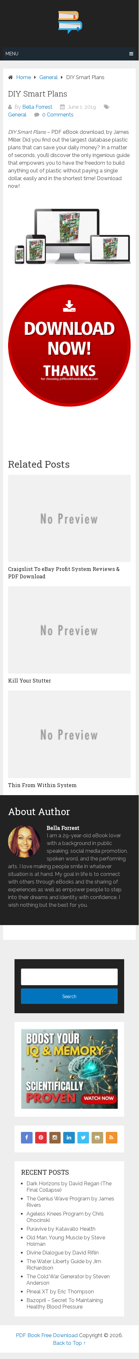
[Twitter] (83, 1137)
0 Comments (58, 115)
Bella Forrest (37, 107)
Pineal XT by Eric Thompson (60, 1292)
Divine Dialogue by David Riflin (62, 1253)
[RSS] (111, 1137)
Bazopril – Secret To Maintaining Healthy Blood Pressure (64, 1303)
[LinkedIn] (69, 1137)
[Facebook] (27, 1137)
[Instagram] (55, 1137)
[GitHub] (97, 1137)
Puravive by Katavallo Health (60, 1229)
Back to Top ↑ (69, 1343)
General (17, 115)
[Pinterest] (41, 1137)
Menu (11, 53)
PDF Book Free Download (47, 1335)
